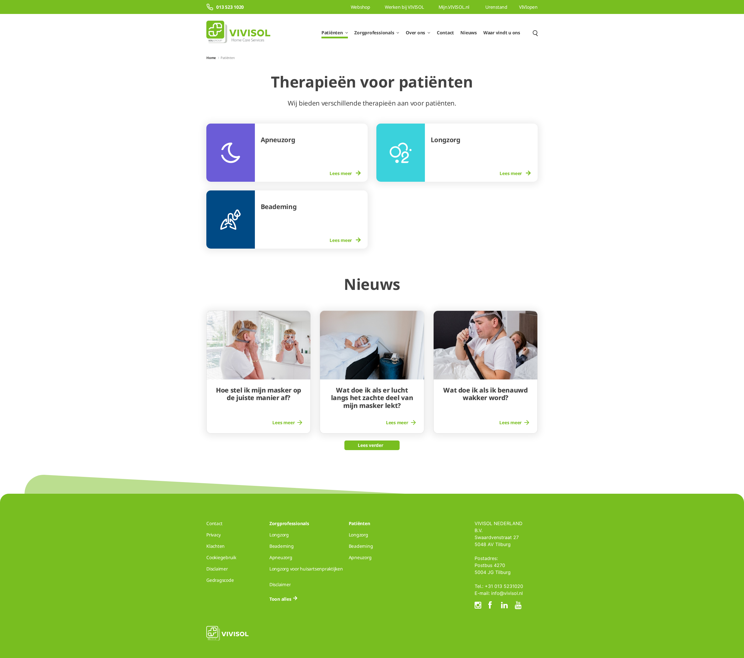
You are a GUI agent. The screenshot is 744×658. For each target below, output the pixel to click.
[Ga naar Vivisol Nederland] (238, 33)
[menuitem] (311, 173)
